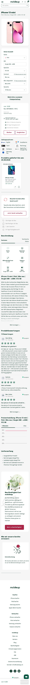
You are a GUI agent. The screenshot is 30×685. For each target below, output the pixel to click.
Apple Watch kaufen (15, 608)
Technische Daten (25, 240)
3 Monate (5, 426)
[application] (15, 438)
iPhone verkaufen (15, 617)
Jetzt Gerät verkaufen (14, 213)
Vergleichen (21, 132)
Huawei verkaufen (15, 627)
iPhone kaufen (15, 598)
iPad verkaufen (15, 620)
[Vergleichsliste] (22, 2)
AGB (15, 655)
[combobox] (15, 5)
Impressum (15, 658)
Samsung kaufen (15, 604)
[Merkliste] (25, 1)
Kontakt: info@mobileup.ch (15, 665)
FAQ (15, 652)
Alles (24, 426)
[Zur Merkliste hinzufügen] (18, 186)
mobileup (15, 632)
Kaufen (15, 595)
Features (4, 240)
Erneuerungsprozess (15, 649)
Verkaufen (15, 613)
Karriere (15, 639)
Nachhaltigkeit (15, 645)
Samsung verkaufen (15, 623)
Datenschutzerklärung (15, 661)
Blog (15, 642)
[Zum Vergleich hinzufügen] (15, 186)
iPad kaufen (15, 601)
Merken (9, 132)
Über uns (15, 636)
